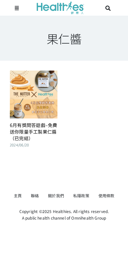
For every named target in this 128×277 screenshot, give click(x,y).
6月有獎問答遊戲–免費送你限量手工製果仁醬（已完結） (33, 131)
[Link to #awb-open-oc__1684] (17, 8)
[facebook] (58, 182)
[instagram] (69, 182)
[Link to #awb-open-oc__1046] (108, 8)
